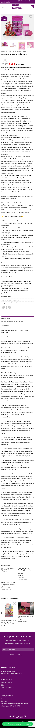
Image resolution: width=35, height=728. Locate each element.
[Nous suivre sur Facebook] (10, 717)
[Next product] (3, 60)
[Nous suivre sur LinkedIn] (25, 717)
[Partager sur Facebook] (6, 307)
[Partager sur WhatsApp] (3, 307)
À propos (4, 701)
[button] (2, 7)
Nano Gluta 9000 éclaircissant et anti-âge (8, 623)
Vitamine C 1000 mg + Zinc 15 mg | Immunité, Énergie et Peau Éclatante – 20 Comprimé (24, 571)
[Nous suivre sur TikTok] (17, 717)
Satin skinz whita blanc (7, 568)
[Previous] (4, 27)
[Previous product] (6, 60)
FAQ (2, 690)
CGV (2, 685)
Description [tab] (5, 318)
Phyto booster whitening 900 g (25, 618)
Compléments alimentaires (18, 51)
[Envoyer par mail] (9, 307)
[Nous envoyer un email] (21, 717)
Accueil (4, 51)
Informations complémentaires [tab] (12, 322)
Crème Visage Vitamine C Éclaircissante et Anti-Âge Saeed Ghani (8, 584)
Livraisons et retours (7, 687)
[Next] (30, 27)
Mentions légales (6, 682)
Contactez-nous (6, 699)
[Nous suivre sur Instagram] (14, 717)
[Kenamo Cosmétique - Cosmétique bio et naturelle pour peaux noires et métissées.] (17, 7)
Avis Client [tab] (5, 325)
